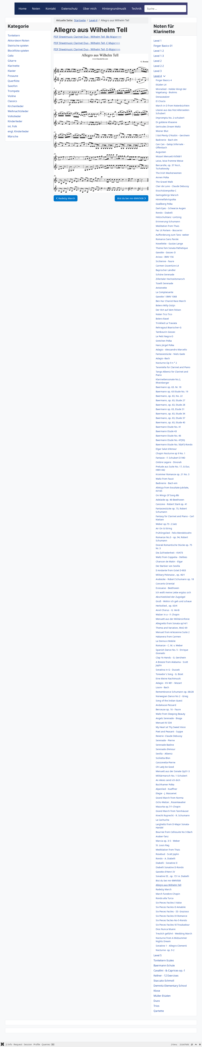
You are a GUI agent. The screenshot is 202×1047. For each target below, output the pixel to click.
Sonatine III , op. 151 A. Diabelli (172, 876)
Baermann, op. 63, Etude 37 (170, 417)
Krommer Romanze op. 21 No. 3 (172, 474)
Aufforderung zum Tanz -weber (172, 234)
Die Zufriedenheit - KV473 (169, 552)
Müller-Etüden (162, 995)
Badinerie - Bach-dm (167, 139)
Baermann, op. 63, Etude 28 (170, 404)
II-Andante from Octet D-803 (171, 570)
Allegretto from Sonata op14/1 (172, 623)
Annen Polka (162, 177)
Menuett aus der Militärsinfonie (173, 618)
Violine (12, 96)
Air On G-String (164, 528)
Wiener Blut (162, 130)
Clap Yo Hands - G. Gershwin (171, 657)
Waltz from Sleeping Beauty (170, 713)
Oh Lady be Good (165, 766)
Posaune (13, 76)
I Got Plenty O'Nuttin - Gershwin (173, 135)
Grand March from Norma (169, 797)
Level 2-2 (159, 66)
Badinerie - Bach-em (166, 483)
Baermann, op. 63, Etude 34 (170, 413)
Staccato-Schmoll (164, 980)
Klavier (12, 71)
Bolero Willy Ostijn (165, 305)
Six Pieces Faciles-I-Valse (169, 902)
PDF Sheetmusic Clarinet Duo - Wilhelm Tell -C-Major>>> (87, 43)
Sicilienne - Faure (165, 261)
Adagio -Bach (163, 358)
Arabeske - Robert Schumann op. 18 (175, 579)
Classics (12, 101)
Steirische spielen (18, 45)
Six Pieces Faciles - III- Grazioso (172, 911)
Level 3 (158, 71)
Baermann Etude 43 (166, 431)
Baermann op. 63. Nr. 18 (168, 387)
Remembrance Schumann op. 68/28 (175, 691)
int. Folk (12, 126)
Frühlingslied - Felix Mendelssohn (174, 532)
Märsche (13, 136)
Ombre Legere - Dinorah (169, 462)
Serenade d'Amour (165, 749)
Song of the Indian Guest (169, 700)
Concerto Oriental (165, 583)
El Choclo (160, 101)
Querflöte (13, 81)
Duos (157, 1001)
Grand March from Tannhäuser (172, 810)
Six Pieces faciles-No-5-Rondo (171, 920)
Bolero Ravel (162, 318)
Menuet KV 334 (164, 722)
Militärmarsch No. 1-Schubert (171, 775)
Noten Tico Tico (164, 314)
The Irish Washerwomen (169, 172)
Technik (137, 8)
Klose (157, 990)
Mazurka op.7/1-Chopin (168, 806)
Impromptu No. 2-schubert (170, 117)
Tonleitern (14, 35)
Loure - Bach (162, 687)
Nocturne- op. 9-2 (165, 950)
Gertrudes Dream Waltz (168, 126)
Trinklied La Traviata (166, 323)
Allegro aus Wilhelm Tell (168, 884)
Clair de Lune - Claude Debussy (172, 186)
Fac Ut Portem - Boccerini (169, 230)
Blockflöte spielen (18, 50)
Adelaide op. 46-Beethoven (170, 499)
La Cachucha (162, 819)
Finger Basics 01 (163, 45)
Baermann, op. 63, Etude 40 (170, 422)
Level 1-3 (159, 56)
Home (23, 8)
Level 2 (158, 61)
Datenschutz (69, 8)
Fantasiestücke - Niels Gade (170, 353)
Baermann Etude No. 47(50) (170, 440)
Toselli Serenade (164, 283)
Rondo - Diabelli (164, 212)
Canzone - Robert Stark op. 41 (171, 504)
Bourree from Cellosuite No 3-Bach (174, 831)
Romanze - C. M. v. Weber (169, 645)
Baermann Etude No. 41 (168, 426)
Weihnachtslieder (18, 111)
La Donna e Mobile (165, 640)
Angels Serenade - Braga (169, 718)
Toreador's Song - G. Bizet (169, 674)
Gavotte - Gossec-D (166, 252)
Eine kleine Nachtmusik (168, 678)
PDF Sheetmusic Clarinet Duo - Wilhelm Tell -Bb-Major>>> (88, 36)
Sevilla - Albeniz (164, 753)
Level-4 (158, 76)
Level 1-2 (159, 51)
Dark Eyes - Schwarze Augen (171, 208)
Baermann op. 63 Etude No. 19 (172, 391)
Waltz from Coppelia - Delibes (171, 557)
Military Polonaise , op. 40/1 (170, 574)
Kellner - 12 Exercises (166, 975)
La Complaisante (164, 292)
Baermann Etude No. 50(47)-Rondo (174, 444)
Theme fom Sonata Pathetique (172, 247)
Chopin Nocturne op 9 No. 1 (170, 453)
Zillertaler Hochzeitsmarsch (170, 278)
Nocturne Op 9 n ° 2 (166, 362)
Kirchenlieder (16, 106)
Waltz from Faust (165, 478)
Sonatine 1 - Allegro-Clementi (171, 945)
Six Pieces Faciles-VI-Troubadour (173, 924)
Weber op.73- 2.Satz (166, 523)
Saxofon (13, 86)
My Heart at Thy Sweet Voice (171, 727)
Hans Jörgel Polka (165, 345)
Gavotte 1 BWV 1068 (166, 296)
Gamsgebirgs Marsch (167, 195)
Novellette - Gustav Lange (169, 243)
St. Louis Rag (162, 845)
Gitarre (12, 60)
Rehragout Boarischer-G (168, 327)
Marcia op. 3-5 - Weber (168, 840)
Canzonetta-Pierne (165, 762)
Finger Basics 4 (164, 80)
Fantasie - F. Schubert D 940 (170, 457)
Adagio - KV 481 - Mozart (169, 682)
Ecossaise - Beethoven (167, 588)
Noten (36, 8)
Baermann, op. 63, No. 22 (169, 395)
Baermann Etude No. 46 (168, 435)
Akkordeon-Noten (18, 40)
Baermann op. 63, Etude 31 (170, 409)
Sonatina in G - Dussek (168, 669)
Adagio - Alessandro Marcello (171, 349)
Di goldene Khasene (166, 122)
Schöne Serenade (165, 274)
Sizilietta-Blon (163, 758)
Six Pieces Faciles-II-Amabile (171, 907)
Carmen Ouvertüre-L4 (167, 265)
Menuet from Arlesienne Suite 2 (173, 632)
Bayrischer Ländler (166, 270)
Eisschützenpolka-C (166, 190)
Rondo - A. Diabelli (165, 858)
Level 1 (158, 40)
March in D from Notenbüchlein (173, 105)
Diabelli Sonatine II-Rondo (170, 867)
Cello (11, 55)
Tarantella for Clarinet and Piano (173, 367)
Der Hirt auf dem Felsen (168, 309)
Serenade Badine (165, 744)
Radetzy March (164, 889)
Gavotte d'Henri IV (165, 871)
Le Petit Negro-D (164, 336)
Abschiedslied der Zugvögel (170, 596)
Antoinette (161, 287)
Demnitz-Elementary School (170, 985)
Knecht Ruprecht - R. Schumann (173, 815)
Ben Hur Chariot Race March (171, 300)
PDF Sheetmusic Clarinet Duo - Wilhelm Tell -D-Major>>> (87, 49)
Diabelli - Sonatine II (166, 862)
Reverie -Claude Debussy (169, 735)
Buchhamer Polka (165, 784)
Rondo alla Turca (164, 898)
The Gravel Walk (164, 181)
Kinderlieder (15, 121)
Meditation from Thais (167, 225)
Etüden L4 (161, 84)
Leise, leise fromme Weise (169, 160)
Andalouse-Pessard (166, 705)
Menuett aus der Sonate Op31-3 (173, 771)
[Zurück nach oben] (196, 1041)
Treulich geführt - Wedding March (174, 933)
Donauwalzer (163, 96)
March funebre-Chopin (168, 893)
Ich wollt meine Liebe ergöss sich (173, 592)
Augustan (161, 151)
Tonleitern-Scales (164, 960)
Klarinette (13, 65)
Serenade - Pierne (165, 740)
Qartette (159, 1011)
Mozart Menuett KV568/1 (169, 156)
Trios (156, 1006)
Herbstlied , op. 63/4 (166, 605)
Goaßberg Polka (164, 203)
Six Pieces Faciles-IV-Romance (171, 915)
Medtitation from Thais (168, 849)
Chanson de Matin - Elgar (169, 561)
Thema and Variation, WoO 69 (171, 627)
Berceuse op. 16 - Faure (168, 709)
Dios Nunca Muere (165, 929)
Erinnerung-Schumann (168, 221)
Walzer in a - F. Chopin (167, 614)
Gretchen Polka (164, 340)
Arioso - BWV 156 (165, 256)
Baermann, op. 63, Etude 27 (170, 400)
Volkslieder (14, 116)
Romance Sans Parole (167, 239)
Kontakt (51, 8)
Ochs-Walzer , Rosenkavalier (171, 802)
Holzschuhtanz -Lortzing (168, 217)
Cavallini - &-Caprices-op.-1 (169, 970)
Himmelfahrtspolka (166, 199)
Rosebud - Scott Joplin (167, 854)
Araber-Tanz (162, 836)
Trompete (13, 91)
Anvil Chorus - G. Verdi (168, 610)
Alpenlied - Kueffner (166, 788)
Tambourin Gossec (165, 331)
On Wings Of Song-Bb (167, 495)
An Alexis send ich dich (168, 780)
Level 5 (158, 955)
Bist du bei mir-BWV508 (168, 880)
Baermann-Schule (164, 965)
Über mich (90, 8)
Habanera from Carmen (168, 636)
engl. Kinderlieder (18, 131)
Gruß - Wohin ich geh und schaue (174, 601)
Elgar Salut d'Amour (166, 448)
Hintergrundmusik (114, 8)
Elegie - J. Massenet (166, 793)
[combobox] (165, 8)
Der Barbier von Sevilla (168, 565)
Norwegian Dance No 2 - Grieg (172, 696)
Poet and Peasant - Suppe (169, 731)
